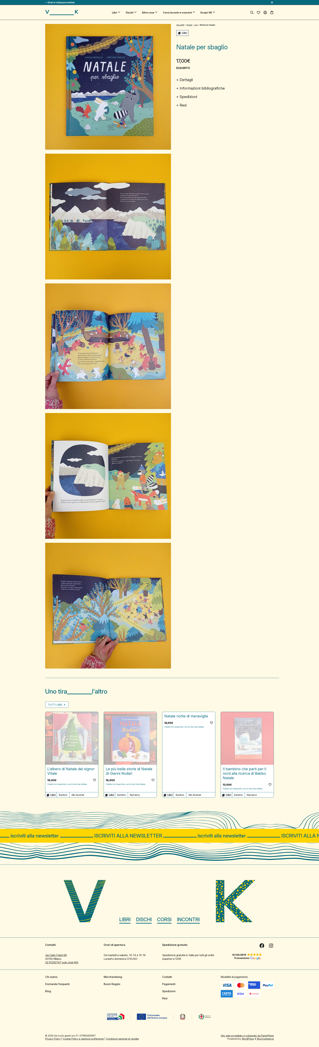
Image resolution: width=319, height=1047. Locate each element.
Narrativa (135, 794)
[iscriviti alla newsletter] (159, 836)
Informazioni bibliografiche (202, 88)
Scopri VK (206, 12)
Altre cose (148, 12)
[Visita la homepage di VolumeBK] (61, 12)
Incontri (188, 919)
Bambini (63, 794)
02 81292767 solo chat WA (61, 962)
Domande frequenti (57, 984)
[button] (94, 780)
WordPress (248, 1038)
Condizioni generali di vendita (122, 1038)
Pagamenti (168, 984)
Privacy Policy (53, 1038)
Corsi (164, 919)
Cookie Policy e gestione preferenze (83, 1038)
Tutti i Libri (55, 704)
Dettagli (186, 80)
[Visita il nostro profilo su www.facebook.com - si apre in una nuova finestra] (262, 945)
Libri (114, 12)
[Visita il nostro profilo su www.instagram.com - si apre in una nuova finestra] (271, 945)
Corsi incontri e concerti (177, 12)
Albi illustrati (77, 794)
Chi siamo (51, 977)
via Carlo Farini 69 (56, 955)
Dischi (129, 12)
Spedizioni (188, 97)
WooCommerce (265, 1038)
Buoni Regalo (112, 984)
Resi (183, 105)
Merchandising (113, 977)
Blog (48, 991)
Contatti (167, 977)
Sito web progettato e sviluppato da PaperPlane (247, 1035)
